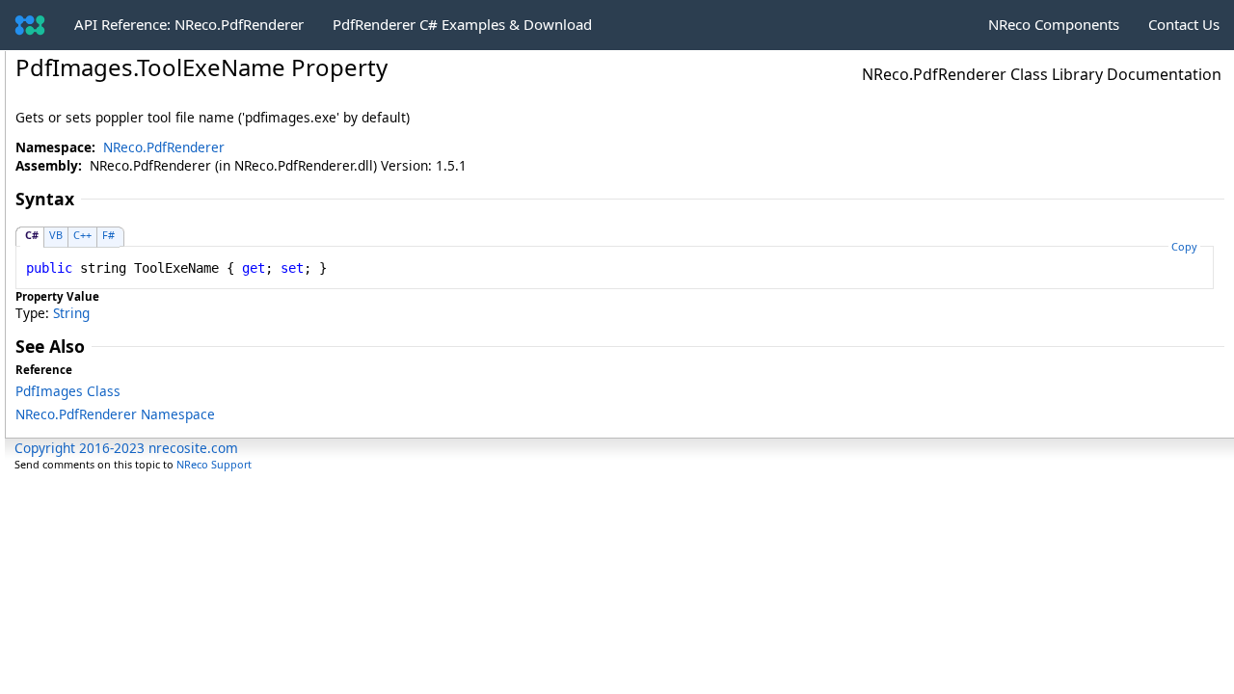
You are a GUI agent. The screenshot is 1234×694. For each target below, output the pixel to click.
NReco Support (214, 464)
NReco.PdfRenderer (164, 147)
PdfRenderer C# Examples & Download (462, 24)
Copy (1184, 246)
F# (108, 234)
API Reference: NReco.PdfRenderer (189, 24)
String (71, 313)
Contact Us (1184, 24)
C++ (82, 234)
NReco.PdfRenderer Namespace (115, 414)
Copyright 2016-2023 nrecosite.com (126, 448)
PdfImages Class (68, 391)
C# (32, 234)
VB (56, 234)
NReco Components (1053, 24)
